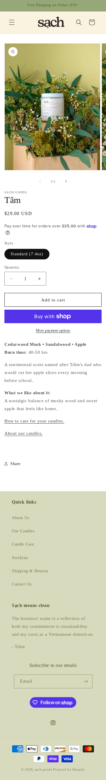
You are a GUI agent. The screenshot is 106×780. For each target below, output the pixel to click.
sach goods (43, 769)
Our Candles (23, 531)
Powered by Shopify (69, 769)
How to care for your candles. (34, 421)
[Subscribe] (85, 681)
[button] (11, 22)
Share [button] (15, 464)
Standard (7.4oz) (27, 254)
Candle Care (23, 544)
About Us (20, 518)
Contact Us (22, 584)
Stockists (20, 558)
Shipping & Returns (30, 571)
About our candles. (23, 433)
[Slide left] (40, 181)
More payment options (53, 330)
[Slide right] (65, 181)
